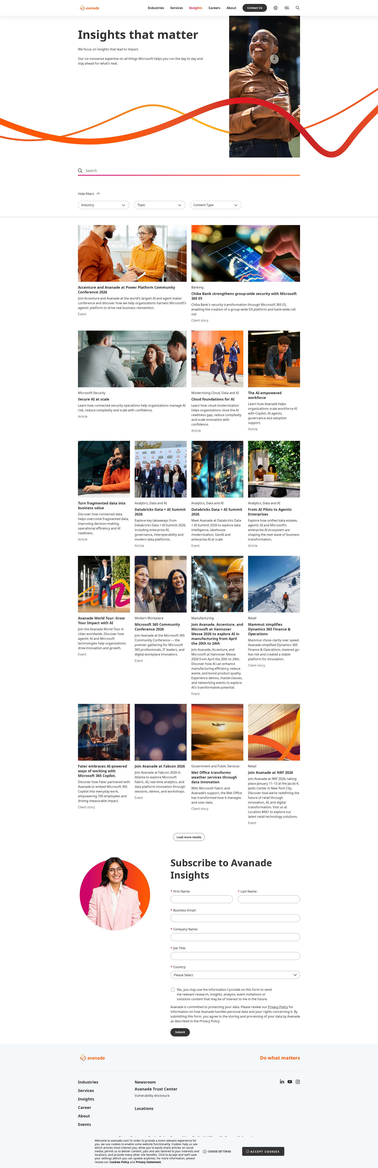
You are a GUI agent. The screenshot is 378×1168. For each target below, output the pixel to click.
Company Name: (184, 929)
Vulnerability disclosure (152, 1095)
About (231, 8)
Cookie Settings (219, 1151)
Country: (178, 967)
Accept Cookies (265, 1151)
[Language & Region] (278, 8)
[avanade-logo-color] (89, 8)
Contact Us (254, 8)
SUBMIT (180, 1032)
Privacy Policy (278, 1007)
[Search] (297, 8)
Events (84, 1124)
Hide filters (86, 194)
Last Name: (247, 891)
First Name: (180, 891)
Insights (195, 8)
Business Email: (183, 910)
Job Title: (178, 948)
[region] (189, 1151)
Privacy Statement (148, 1162)
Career (84, 1107)
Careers (214, 8)
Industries (156, 8)
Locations (144, 1108)
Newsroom (145, 1082)
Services (176, 8)
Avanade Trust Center (156, 1089)
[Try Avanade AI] (286, 8)
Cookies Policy (119, 1162)
